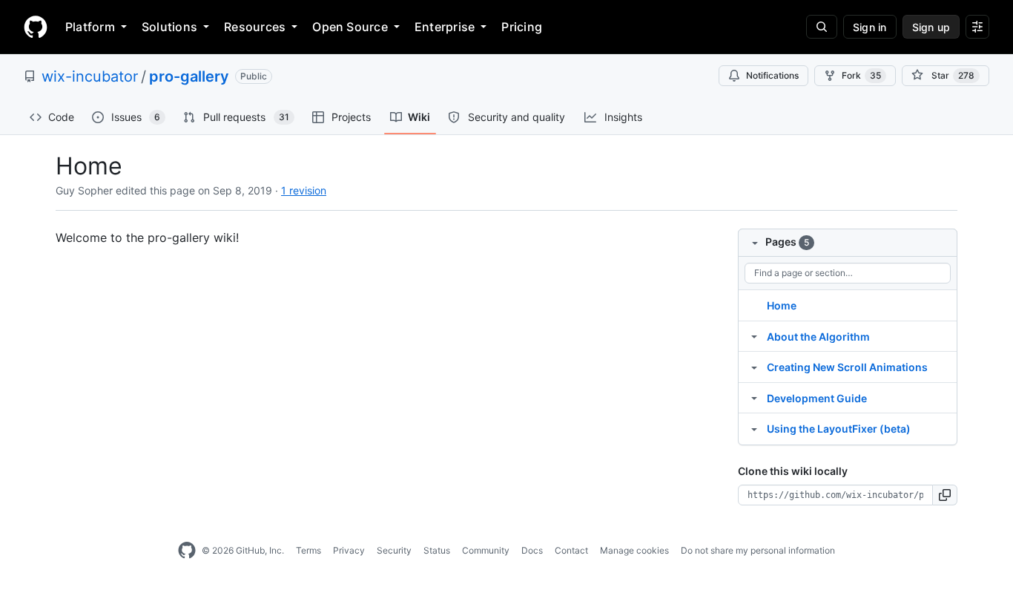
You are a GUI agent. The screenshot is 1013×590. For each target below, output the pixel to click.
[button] (945, 495)
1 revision (303, 190)
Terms (308, 550)
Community (485, 550)
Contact (571, 550)
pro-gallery (189, 76)
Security (394, 550)
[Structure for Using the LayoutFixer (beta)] (754, 428)
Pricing (521, 26)
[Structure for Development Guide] (754, 398)
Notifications (772, 75)
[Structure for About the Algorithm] (754, 336)
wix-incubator (90, 76)
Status (436, 550)
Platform (90, 26)
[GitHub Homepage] (187, 550)
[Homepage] (35, 27)
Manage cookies (634, 550)
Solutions (169, 26)
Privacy (349, 550)
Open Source (350, 26)
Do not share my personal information (758, 550)
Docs (532, 550)
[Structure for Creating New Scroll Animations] (754, 366)
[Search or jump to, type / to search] (821, 27)
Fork (861, 75)
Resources (255, 26)
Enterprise (445, 26)
